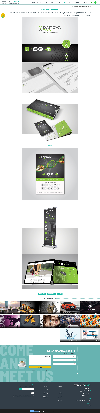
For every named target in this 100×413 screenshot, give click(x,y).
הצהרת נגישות (60, 397)
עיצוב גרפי (46, 389)
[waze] (90, 406)
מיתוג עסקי (76, 2)
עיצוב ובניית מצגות (45, 396)
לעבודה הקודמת (51, 293)
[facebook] (90, 400)
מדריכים (39, 2)
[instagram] (85, 400)
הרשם (20, 388)
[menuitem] (43, 386)
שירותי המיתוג (58, 2)
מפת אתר (60, 399)
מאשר (32, 411)
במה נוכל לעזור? (47, 356)
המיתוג (86, 12)
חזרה (61, 293)
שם (74, 356)
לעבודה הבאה (42, 293)
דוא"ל (73, 363)
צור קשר (33, 2)
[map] (77, 400)
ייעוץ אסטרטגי (46, 386)
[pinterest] (80, 400)
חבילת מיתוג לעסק (45, 388)
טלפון (74, 360)
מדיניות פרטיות (59, 400)
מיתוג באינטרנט (45, 392)
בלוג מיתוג (45, 2)
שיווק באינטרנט (45, 393)
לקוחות (51, 2)
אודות (70, 2)
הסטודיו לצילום (45, 399)
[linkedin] (87, 400)
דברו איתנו (40, 367)
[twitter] (82, 400)
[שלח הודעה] (95, 2)
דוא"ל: (32, 389)
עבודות (65, 2)
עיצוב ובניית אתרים (45, 390)
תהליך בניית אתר (45, 397)
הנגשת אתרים (46, 394)
